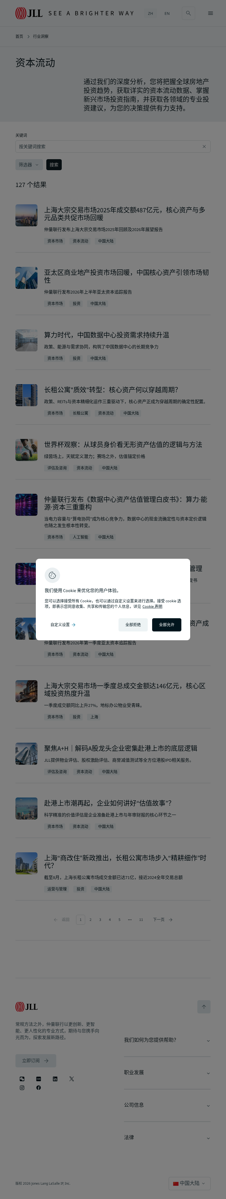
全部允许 (166, 625)
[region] (113, 599)
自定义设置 (63, 625)
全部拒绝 (133, 625)
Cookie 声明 (152, 606)
